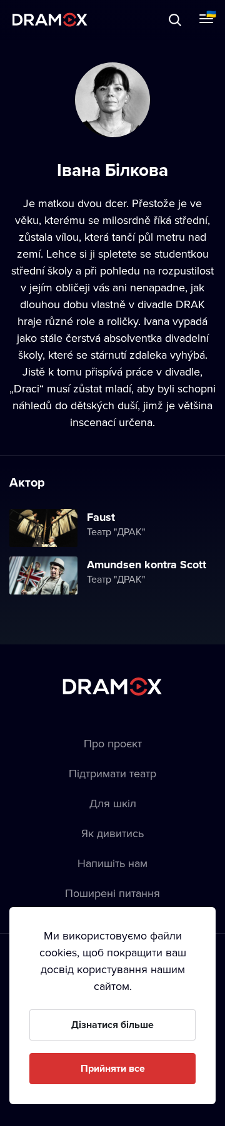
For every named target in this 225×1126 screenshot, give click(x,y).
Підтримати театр (112, 773)
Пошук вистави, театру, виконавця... (136, 19)
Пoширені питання (112, 893)
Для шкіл (112, 803)
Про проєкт (113, 743)
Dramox (50, 19)
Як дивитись (112, 833)
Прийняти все (113, 1068)
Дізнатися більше (112, 1024)
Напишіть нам (113, 863)
